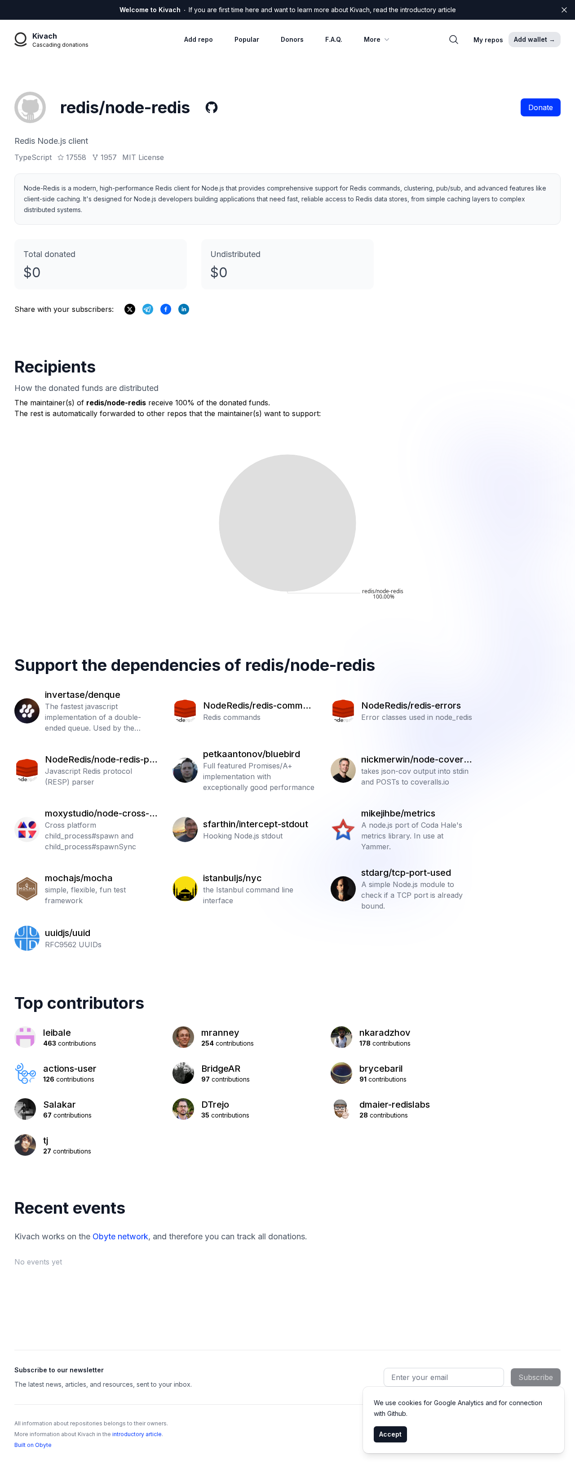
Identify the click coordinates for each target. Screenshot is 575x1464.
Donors (292, 39)
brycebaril (381, 1068)
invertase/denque (82, 694)
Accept (390, 1434)
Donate (540, 107)
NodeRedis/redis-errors (411, 705)
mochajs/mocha (79, 878)
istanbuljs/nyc (232, 878)
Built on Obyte (33, 1445)
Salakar (59, 1104)
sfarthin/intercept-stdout (255, 824)
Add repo (198, 39)
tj (45, 1140)
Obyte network (120, 1236)
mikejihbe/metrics (398, 813)
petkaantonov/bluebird (251, 754)
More (372, 39)
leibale (57, 1032)
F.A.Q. (333, 39)
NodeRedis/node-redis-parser (101, 760)
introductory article (137, 1434)
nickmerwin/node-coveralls (417, 760)
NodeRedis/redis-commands (258, 706)
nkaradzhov (385, 1032)
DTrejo (215, 1104)
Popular (246, 39)
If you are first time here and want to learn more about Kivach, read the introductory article (287, 9)
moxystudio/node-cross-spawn (99, 814)
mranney (220, 1032)
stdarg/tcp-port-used (406, 872)
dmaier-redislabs (394, 1104)
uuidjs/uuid (67, 932)
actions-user (70, 1068)
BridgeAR (220, 1068)
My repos (488, 40)
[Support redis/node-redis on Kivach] (165, 309)
